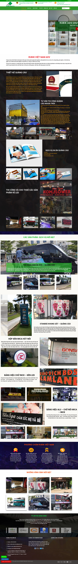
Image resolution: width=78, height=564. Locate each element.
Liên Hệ (55, 8)
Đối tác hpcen (30, 561)
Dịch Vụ (29, 8)
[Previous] (3, 32)
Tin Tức (41, 8)
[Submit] (70, 8)
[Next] (75, 32)
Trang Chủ (23, 8)
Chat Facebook (5, 559)
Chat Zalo (4, 556)
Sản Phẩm (35, 8)
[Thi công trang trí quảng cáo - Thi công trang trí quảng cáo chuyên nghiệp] (10, 4)
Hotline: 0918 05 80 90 (6, 561)
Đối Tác (50, 8)
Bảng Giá (46, 8)
